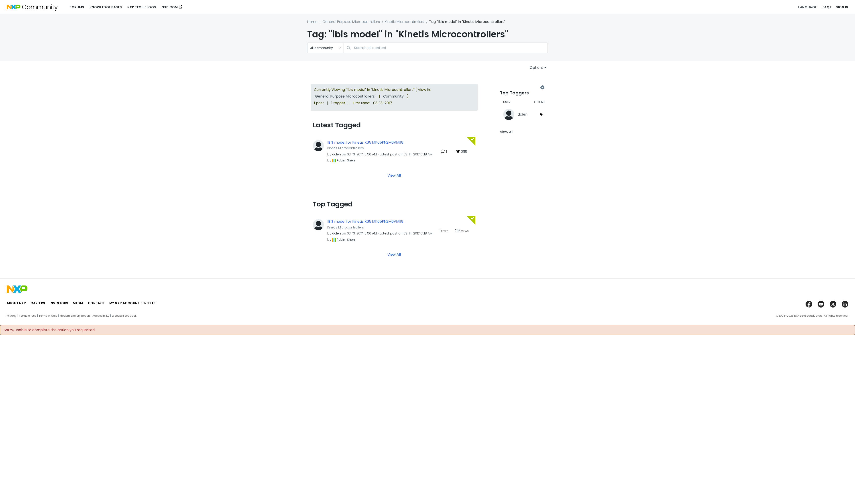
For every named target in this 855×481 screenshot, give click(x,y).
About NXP (16, 303)
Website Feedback (124, 315)
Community (393, 96)
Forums (77, 7)
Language (807, 7)
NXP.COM (170, 7)
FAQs (826, 7)
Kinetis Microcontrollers (404, 21)
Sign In (842, 7)
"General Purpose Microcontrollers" (345, 96)
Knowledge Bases (106, 7)
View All (394, 175)
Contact (96, 303)
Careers (38, 303)
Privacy (11, 315)
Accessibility (100, 315)
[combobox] (446, 48)
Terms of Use (27, 315)
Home (312, 21)
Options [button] (537, 67)
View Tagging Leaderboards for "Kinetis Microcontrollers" (521, 87)
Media (78, 303)
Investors (59, 303)
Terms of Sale (48, 315)
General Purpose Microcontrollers (351, 21)
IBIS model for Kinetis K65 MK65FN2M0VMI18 (365, 142)
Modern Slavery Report (75, 315)
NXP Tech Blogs (141, 7)
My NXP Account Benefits (132, 303)
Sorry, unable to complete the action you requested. (49, 330)
